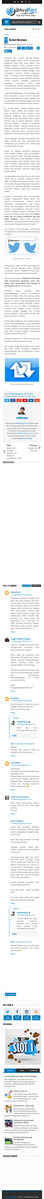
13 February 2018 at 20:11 (21, 765)
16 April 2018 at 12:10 (23, 942)
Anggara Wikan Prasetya (20, 639)
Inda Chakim (15, 763)
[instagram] (22, 2)
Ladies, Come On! (20, 1091)
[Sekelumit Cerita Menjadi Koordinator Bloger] (8, 1124)
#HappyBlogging (16, 394)
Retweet (14, 396)
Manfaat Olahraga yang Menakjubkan (22, 1138)
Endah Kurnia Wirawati (20, 797)
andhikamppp (22, 722)
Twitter (22, 396)
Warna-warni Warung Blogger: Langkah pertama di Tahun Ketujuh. (27, 571)
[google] (29, 2)
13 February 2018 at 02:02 (24, 744)
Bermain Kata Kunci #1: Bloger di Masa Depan (27, 533)
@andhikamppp (25, 438)
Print (30, 48)
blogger (26, 585)
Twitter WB (30, 396)
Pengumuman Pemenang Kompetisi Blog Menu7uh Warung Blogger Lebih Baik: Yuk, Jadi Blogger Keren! (28, 552)
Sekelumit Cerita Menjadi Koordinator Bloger (24, 474)
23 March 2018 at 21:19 (26, 724)
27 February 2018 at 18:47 (21, 823)
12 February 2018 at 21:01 (21, 641)
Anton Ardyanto (17, 821)
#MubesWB (28, 394)
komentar (11, 47)
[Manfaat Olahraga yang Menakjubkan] (8, 1140)
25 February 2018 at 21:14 (21, 799)
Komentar (33, 1070)
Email (9, 51)
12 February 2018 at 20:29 (21, 595)
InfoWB (7, 396)
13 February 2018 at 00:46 (21, 701)
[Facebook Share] (13, 400)
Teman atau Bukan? (10, 29)
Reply (13, 632)
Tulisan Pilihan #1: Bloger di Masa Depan (27, 513)
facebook (36, 585)
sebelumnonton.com (24, 433)
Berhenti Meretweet (18, 40)
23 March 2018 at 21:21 (26, 915)
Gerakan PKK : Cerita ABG (23, 1106)
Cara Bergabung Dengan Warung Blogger (20, 1076)
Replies (16, 718)
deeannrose (15, 592)
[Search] (39, 22)
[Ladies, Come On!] (8, 1094)
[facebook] (18, 2)
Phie (12, 942)
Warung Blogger (11, 1197)
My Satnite (15, 698)
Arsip (22, 1070)
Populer (10, 1070)
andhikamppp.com (21, 423)
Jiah (12, 744)
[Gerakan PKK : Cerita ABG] (8, 1109)
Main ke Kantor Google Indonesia (26, 493)
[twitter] (14, 2)
